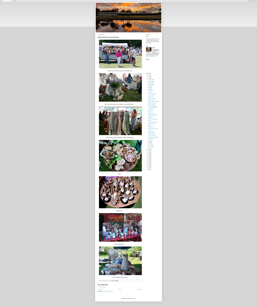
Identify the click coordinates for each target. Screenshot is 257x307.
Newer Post (100, 289)
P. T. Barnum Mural (152, 135)
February (150, 145)
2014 (148, 163)
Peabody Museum (151, 104)
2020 (148, 153)
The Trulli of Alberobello (153, 122)
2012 (148, 166)
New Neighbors (151, 113)
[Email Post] (110, 280)
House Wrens (150, 96)
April (149, 142)
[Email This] (112, 280)
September (150, 84)
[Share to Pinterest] (117, 280)
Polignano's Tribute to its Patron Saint (153, 115)
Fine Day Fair (150, 130)
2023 (148, 149)
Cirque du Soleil (151, 99)
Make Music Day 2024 (152, 103)
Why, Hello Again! (151, 134)
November (150, 81)
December (150, 79)
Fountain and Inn (151, 123)
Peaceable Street (151, 90)
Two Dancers (150, 110)
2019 (148, 155)
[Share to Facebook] (116, 280)
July (149, 87)
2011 (148, 167)
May (149, 140)
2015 (148, 161)
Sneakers (150, 125)
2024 (148, 78)
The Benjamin (151, 126)
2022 (148, 150)
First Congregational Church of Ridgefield (152, 107)
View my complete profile (151, 56)
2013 (148, 164)
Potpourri (150, 92)
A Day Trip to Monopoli (152, 119)
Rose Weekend (151, 108)
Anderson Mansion (152, 98)
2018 (148, 156)
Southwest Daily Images (117, 7)
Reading (149, 111)
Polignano (150, 117)
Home (120, 289)
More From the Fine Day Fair (153, 129)
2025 (148, 76)
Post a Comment (102, 286)
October (149, 82)
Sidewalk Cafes (151, 138)
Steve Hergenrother (152, 93)
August (149, 86)
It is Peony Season (151, 132)
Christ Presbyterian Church (153, 101)
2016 (148, 159)
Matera (149, 120)
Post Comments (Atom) (107, 291)
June (149, 89)
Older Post (139, 289)
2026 (148, 75)
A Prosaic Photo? (151, 95)
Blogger (133, 298)
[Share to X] (115, 280)
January (149, 147)
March (149, 143)
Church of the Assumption (153, 137)
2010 (148, 169)
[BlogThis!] (114, 280)
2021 (148, 152)
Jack (154, 47)
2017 (148, 158)
